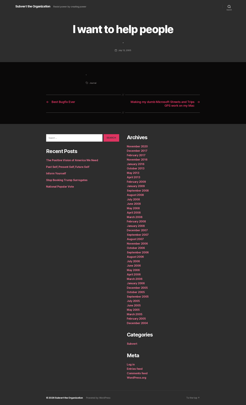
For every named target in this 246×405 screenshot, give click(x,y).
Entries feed (135, 368)
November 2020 (137, 146)
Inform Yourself (56, 173)
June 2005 (134, 305)
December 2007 (137, 230)
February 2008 (136, 221)
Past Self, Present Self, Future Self (67, 167)
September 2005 (138, 296)
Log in (131, 364)
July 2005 (133, 301)
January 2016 (135, 164)
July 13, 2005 (124, 50)
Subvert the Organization (32, 6)
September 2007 (138, 234)
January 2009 (136, 186)
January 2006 (136, 283)
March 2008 (134, 217)
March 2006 (134, 279)
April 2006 (134, 274)
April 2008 (134, 212)
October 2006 (136, 248)
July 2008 (133, 199)
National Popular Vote (60, 186)
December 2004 (137, 323)
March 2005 (134, 314)
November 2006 (137, 243)
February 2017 (136, 155)
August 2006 (135, 256)
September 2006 (138, 252)
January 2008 (136, 226)
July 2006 (133, 261)
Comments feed (137, 373)
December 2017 (137, 150)
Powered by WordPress (98, 397)
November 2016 (137, 159)
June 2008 (134, 203)
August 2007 (135, 239)
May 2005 (133, 309)
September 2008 (138, 190)
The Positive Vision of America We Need (72, 160)
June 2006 (134, 265)
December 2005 (137, 287)
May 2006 (133, 270)
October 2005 (136, 292)
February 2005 (136, 318)
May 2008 (133, 208)
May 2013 (133, 173)
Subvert (132, 343)
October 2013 (135, 168)
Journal (92, 83)
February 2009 (136, 181)
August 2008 (135, 195)
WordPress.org (136, 377)
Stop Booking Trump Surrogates (67, 180)
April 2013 (133, 177)
